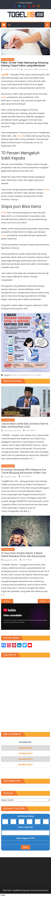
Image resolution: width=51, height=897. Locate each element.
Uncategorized (8, 59)
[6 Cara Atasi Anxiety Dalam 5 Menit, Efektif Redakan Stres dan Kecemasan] (25, 531)
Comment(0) (42, 69)
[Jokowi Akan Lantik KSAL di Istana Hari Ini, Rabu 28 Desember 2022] (25, 401)
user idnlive (28, 69)
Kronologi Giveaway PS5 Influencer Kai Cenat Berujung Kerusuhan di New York (23, 471)
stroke (4, 97)
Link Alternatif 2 (25, 753)
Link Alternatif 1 (25, 748)
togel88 (37, 375)
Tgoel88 (5, 74)
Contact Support (25, 3)
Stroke (4, 212)
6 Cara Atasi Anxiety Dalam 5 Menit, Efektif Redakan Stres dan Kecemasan (23, 555)
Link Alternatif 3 (25, 759)
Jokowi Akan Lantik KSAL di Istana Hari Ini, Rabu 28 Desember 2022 (25, 425)
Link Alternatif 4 (25, 764)
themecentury (42, 890)
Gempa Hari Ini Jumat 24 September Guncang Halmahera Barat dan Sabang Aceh (45, 601)
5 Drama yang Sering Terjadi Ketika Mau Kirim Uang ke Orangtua (8, 601)
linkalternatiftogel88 (18, 375)
